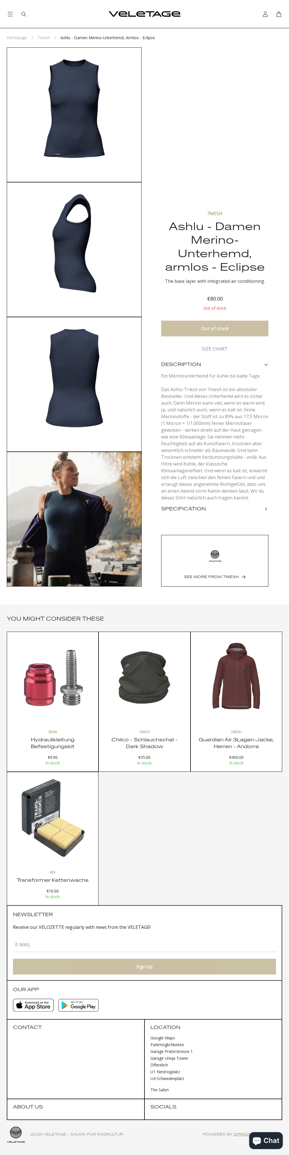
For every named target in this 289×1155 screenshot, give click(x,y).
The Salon (159, 1089)
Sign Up (144, 967)
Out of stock (215, 328)
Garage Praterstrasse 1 (171, 1051)
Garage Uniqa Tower (169, 1058)
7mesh (44, 37)
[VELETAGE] (144, 14)
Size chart (214, 349)
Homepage (17, 37)
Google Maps (162, 1038)
